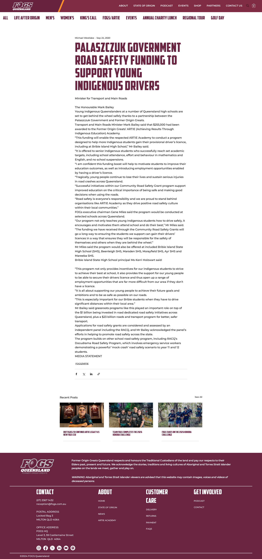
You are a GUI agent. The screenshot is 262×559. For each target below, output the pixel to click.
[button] (253, 5)
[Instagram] (38, 548)
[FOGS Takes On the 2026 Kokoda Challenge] (180, 415)
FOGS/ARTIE (111, 18)
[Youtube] (66, 548)
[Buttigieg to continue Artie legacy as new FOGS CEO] (82, 415)
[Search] (247, 5)
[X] (52, 548)
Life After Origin (27, 18)
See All (198, 397)
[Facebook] (45, 548)
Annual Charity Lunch (160, 18)
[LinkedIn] (59, 548)
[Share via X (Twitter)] (83, 374)
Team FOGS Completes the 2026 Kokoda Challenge (127, 433)
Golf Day (217, 18)
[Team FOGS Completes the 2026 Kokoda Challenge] (131, 415)
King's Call (88, 18)
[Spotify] (73, 548)
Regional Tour (194, 18)
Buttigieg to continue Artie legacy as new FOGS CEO (81, 433)
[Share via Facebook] (76, 374)
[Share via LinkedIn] (91, 374)
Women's (67, 18)
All (5, 18)
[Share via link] (98, 374)
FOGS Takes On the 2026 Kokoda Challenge (176, 433)
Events (131, 18)
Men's (50, 18)
